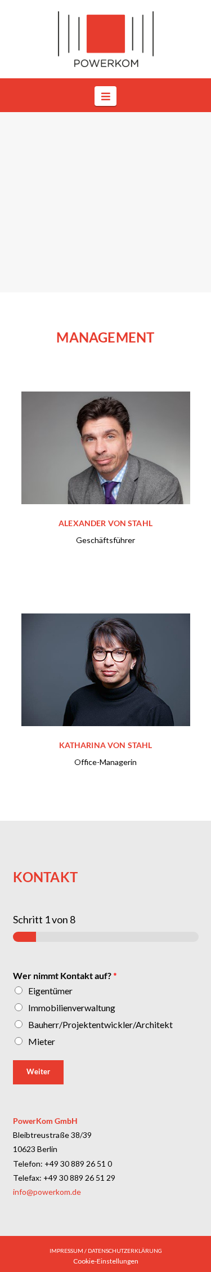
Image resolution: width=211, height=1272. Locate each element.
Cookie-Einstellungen (105, 1261)
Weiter (38, 1072)
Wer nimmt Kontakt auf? (65, 975)
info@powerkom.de (47, 1192)
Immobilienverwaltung (71, 1007)
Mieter (41, 1041)
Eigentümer (50, 990)
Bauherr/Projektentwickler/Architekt (100, 1024)
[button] (105, 95)
